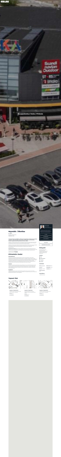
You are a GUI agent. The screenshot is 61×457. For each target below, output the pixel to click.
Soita (46, 234)
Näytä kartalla (43, 265)
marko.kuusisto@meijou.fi (48, 227)
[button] (9, 284)
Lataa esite (46, 242)
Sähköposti (46, 236)
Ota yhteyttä (45, 238)
